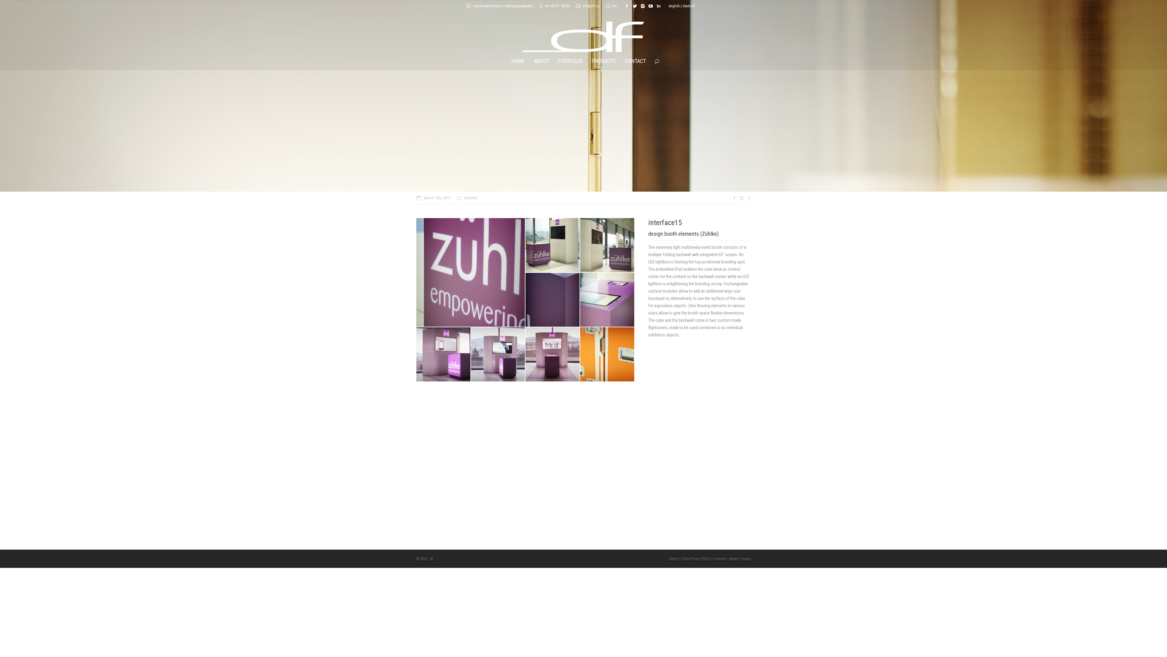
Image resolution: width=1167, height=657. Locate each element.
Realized (470, 198)
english (674, 6)
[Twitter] (635, 6)
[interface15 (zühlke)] (470, 272)
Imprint (674, 559)
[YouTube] (650, 6)
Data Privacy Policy (696, 559)
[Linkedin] (658, 6)
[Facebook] (627, 6)
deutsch (689, 6)
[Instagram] (642, 6)
